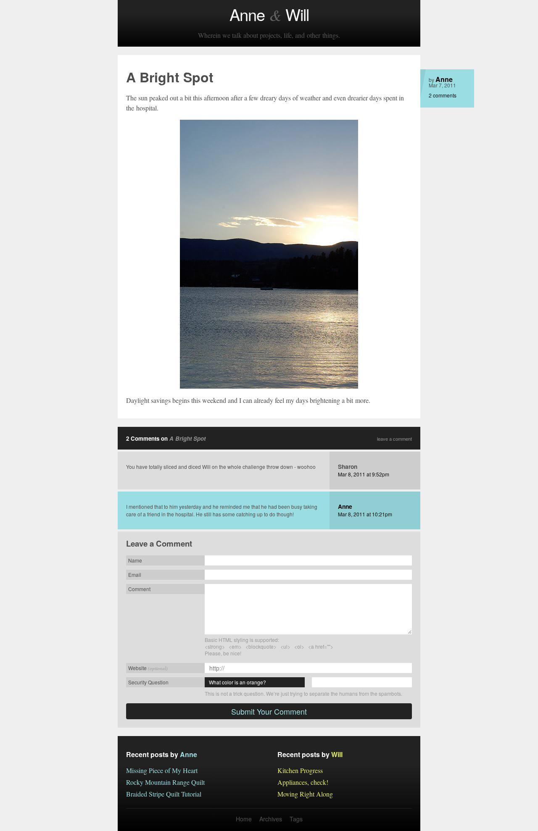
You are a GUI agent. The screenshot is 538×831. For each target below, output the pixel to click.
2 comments (442, 95)
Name (135, 560)
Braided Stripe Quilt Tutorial (163, 793)
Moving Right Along (305, 793)
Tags (296, 819)
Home (244, 819)
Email (134, 574)
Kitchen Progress (300, 770)
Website (148, 667)
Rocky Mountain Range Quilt (165, 782)
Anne (444, 79)
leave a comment (394, 439)
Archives (270, 819)
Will (337, 754)
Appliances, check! (302, 782)
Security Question (148, 682)
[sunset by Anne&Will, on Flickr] (269, 254)
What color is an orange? (237, 682)
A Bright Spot (187, 438)
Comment (139, 588)
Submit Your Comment (269, 711)
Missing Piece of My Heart (162, 770)
